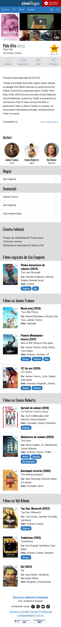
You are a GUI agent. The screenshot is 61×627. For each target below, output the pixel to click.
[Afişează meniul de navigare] (51, 10)
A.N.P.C (40, 615)
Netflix (25, 456)
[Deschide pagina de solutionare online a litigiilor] (39, 620)
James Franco (10, 196)
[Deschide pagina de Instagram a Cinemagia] (38, 606)
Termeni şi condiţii (18, 611)
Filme (21, 9)
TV (14, 9)
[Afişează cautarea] (58, 10)
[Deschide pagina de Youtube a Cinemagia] (43, 606)
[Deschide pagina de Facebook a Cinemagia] (33, 606)
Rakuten (26, 288)
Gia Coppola (9, 179)
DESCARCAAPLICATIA (53, 3)
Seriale (30, 9)
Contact (34, 611)
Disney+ (25, 359)
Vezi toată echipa (12, 213)
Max (35, 288)
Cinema (5, 9)
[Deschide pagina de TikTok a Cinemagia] (48, 606)
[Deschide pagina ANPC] (22, 620)
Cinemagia (30, 3)
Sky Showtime (28, 461)
